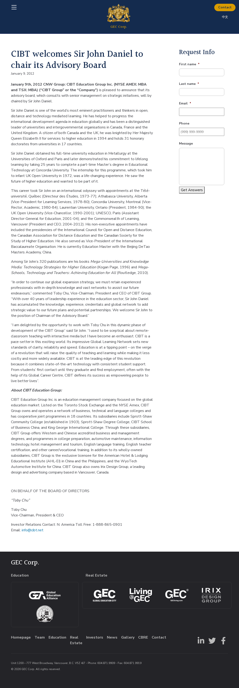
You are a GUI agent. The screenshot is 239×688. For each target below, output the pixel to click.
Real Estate (76, 640)
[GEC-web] (177, 595)
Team (40, 637)
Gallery (127, 637)
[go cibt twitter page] (211, 640)
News (112, 637)
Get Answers (192, 190)
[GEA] (45, 595)
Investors (94, 637)
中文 (225, 17)
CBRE (143, 637)
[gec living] (104, 595)
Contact (225, 7)
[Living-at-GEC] (141, 595)
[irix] (211, 595)
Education (57, 637)
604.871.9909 (106, 663)
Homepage (21, 637)
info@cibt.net (32, 530)
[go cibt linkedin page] (200, 640)
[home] (118, 17)
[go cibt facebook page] (222, 640)
